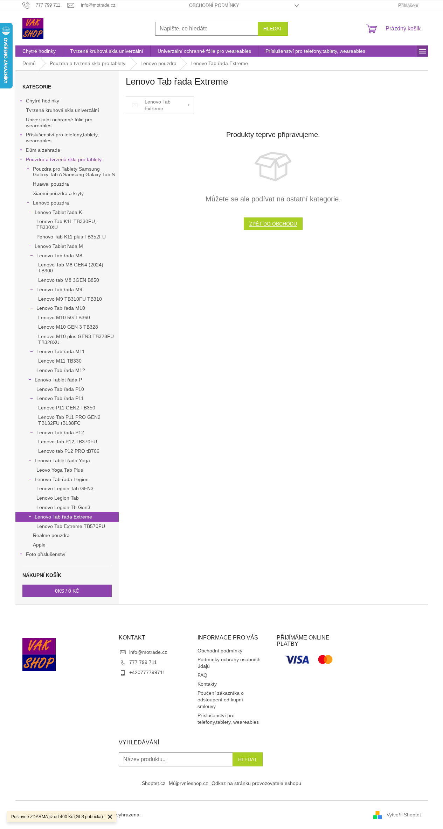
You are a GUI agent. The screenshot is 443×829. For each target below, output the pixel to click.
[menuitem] (39, 51)
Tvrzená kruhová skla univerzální (62, 110)
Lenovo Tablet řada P (58, 380)
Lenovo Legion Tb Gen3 (63, 507)
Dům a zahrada (43, 150)
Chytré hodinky (42, 100)
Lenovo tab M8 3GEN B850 (68, 280)
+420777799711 (147, 672)
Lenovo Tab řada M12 (60, 370)
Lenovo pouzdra (51, 203)
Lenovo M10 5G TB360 (64, 317)
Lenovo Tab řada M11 (60, 351)
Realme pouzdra (51, 535)
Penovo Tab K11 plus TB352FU (71, 237)
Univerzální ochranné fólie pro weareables (59, 122)
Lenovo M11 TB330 (60, 361)
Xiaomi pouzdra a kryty (58, 193)
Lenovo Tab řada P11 (60, 398)
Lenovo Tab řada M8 (59, 255)
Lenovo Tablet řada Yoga (62, 460)
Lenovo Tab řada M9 (59, 289)
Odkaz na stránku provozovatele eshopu (256, 783)
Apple (39, 545)
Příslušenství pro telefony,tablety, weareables (62, 137)
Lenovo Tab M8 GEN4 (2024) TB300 (70, 267)
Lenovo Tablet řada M (59, 246)
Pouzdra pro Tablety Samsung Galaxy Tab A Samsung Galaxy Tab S (74, 172)
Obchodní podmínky (214, 5)
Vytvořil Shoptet (404, 814)
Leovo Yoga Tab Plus (59, 470)
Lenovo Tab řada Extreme (63, 517)
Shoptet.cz (153, 783)
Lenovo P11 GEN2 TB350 (66, 407)
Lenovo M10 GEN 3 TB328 (68, 327)
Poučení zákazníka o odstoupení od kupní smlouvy (221, 699)
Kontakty (207, 684)
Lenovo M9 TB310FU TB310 (70, 299)
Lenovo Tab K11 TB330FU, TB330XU (66, 224)
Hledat (272, 28)
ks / (67, 591)
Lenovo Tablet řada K (58, 212)
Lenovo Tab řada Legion (62, 479)
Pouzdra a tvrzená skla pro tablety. (64, 159)
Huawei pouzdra (51, 184)
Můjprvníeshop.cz (188, 783)
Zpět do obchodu (273, 224)
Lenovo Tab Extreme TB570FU (70, 526)
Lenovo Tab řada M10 (60, 308)
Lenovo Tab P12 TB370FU (67, 441)
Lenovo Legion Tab (57, 498)
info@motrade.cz (148, 652)
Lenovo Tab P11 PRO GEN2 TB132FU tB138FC (69, 420)
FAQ (202, 675)
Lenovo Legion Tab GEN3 (65, 488)
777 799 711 (143, 662)
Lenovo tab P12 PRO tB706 (68, 451)
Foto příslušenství (45, 554)
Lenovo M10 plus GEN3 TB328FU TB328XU (76, 339)
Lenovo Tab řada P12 (60, 432)
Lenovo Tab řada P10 (60, 389)
